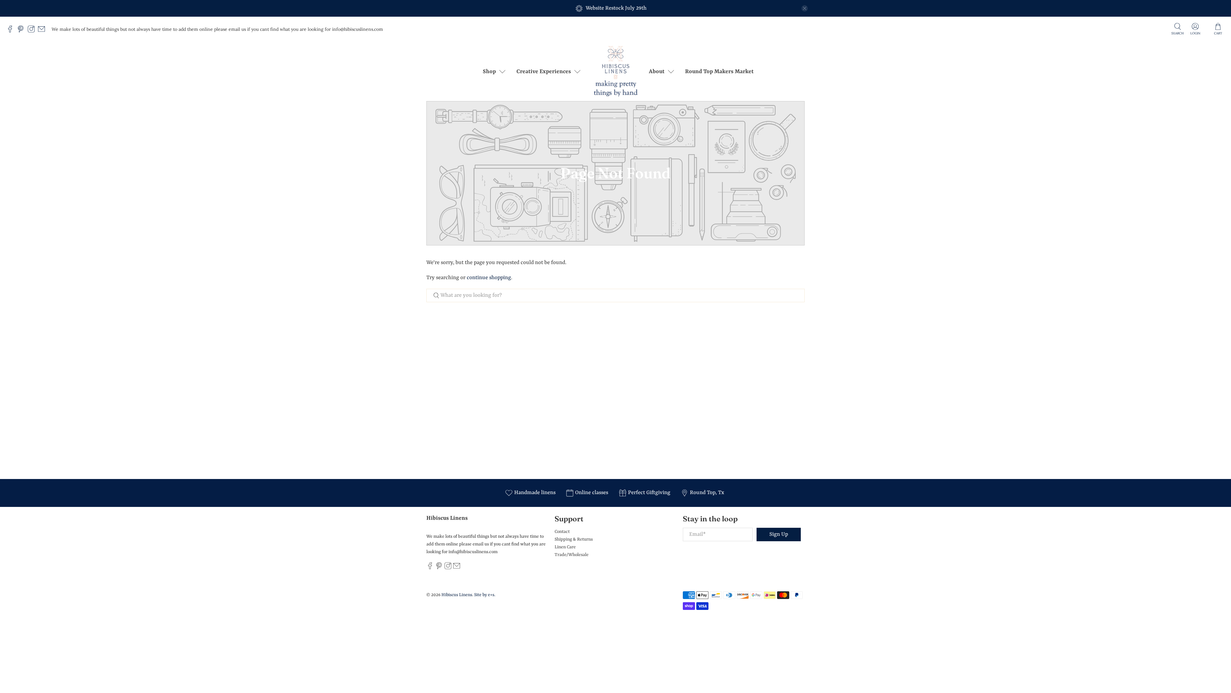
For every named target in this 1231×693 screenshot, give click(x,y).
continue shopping (489, 278)
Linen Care (565, 547)
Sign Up (778, 534)
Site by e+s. (484, 594)
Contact (562, 531)
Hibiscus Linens (456, 594)
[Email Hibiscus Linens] (43, 31)
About (657, 71)
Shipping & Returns (574, 539)
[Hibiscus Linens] (615, 71)
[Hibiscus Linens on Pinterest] (22, 31)
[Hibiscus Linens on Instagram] (33, 31)
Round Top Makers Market (719, 71)
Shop (489, 71)
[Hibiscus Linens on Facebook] (11, 31)
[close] (804, 8)
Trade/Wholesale (572, 554)
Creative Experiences (543, 71)
